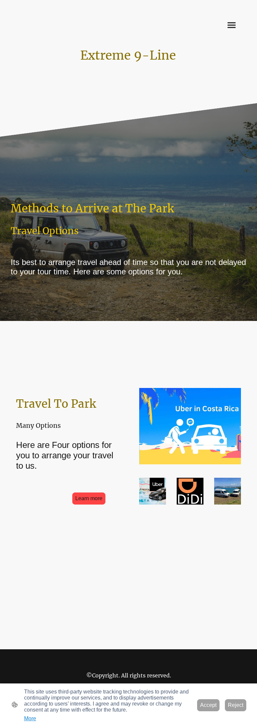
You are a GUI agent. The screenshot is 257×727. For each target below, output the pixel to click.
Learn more (88, 498)
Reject (235, 705)
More (30, 718)
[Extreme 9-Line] (128, 69)
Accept (208, 705)
